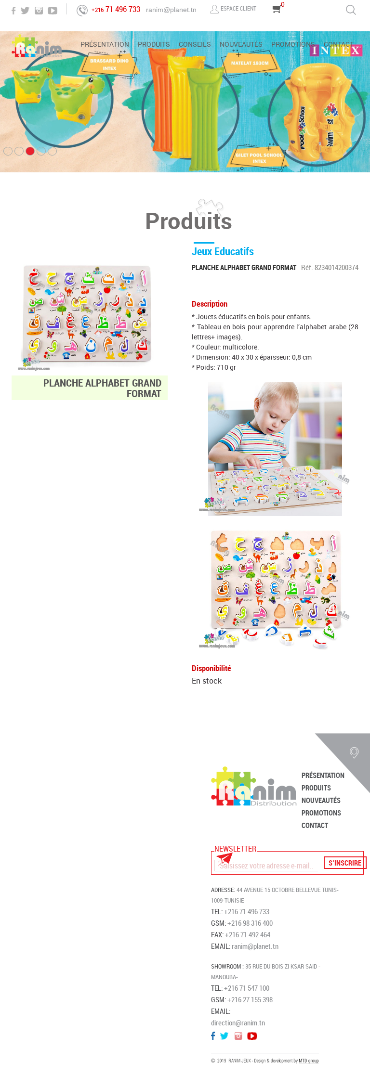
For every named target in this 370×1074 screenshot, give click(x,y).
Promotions (293, 45)
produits (154, 45)
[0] (277, 22)
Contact (339, 45)
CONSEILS (195, 45)
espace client (238, 8)
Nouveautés (241, 45)
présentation (104, 45)
